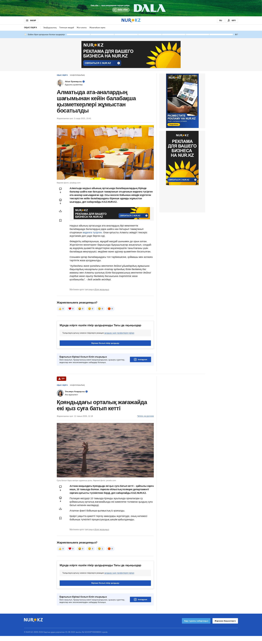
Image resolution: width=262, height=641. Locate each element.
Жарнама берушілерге (225, 621)
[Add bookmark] (60, 220)
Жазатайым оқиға (97, 27)
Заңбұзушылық (49, 27)
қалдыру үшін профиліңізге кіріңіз (119, 333)
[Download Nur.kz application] (131, 8)
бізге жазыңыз (102, 289)
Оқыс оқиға (30, 27)
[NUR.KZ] (131, 20)
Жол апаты (82, 27)
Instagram (142, 359)
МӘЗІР (33, 20)
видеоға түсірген (92, 232)
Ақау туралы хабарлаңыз (196, 621)
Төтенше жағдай (66, 27)
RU (220, 20)
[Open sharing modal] (60, 211)
